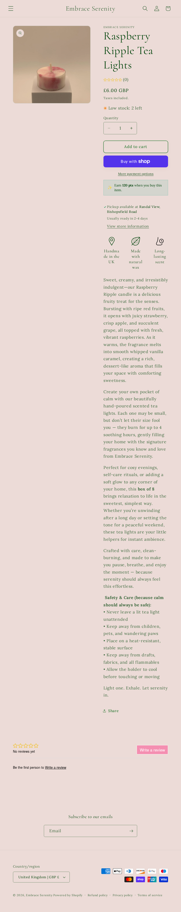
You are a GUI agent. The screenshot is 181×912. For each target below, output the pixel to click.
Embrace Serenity (39, 895)
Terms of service (150, 895)
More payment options (136, 174)
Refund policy (98, 895)
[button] (10, 8)
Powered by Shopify (67, 895)
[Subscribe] (131, 831)
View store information (128, 226)
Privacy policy (123, 895)
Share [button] (113, 711)
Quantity (111, 118)
